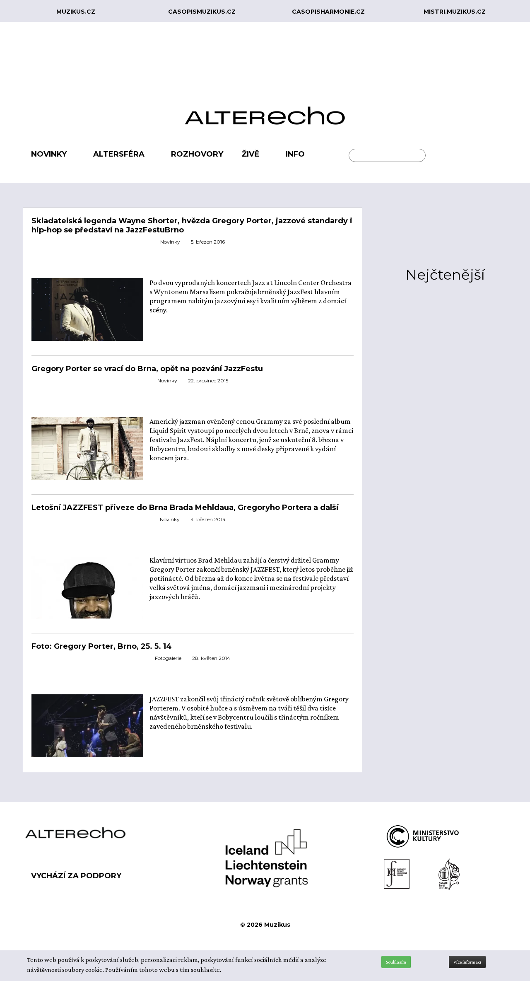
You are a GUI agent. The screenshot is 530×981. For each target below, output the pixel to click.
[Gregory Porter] (87, 453)
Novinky (170, 242)
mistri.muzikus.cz (455, 11)
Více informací (467, 962)
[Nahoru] (517, 940)
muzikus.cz (75, 11)
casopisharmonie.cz (328, 11)
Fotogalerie (168, 658)
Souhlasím (396, 962)
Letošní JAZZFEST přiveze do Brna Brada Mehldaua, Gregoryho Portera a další (184, 507)
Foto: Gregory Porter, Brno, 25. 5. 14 (101, 646)
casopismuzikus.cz (202, 11)
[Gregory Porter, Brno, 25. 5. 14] (87, 314)
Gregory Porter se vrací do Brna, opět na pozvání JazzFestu (147, 368)
